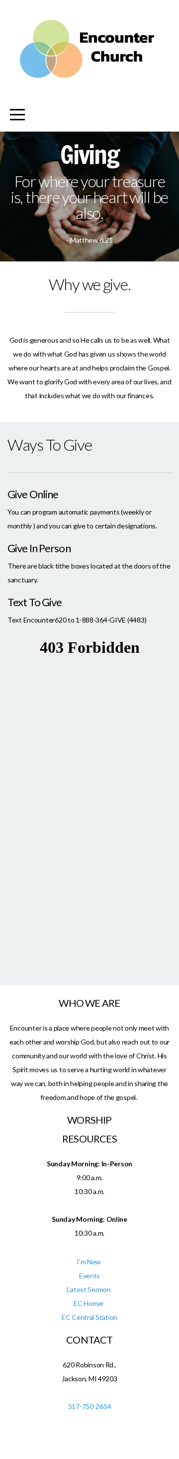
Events (89, 1275)
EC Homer (89, 1303)
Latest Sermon (89, 1289)
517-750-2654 (89, 1406)
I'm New (89, 1261)
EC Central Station (89, 1317)
